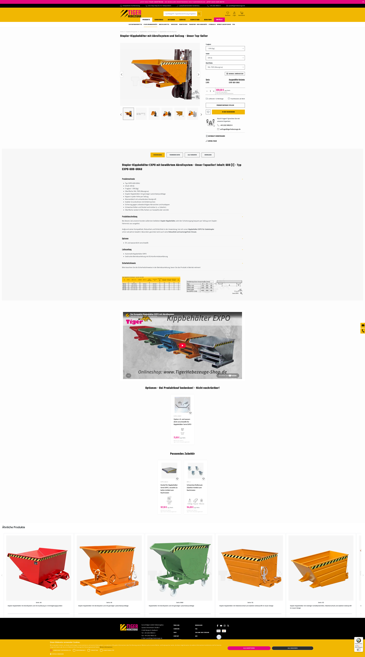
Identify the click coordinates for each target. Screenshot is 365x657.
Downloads (199, 625)
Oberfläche (209, 63)
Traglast (208, 44)
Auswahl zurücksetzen (236, 74)
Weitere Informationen (106, 647)
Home (122, 31)
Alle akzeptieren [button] (249, 648)
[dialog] (182, 648)
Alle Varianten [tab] (192, 155)
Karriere (176, 629)
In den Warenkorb (228, 112)
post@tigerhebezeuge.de (237, 6)
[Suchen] (199, 13)
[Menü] (362, 638)
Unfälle (219, 19)
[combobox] (180, 13)
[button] (136, 654)
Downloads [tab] (208, 155)
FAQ (196, 629)
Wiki (175, 633)
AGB (196, 636)
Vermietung (195, 19)
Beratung (208, 19)
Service (182, 19)
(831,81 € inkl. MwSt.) (224, 92)
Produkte (146, 19)
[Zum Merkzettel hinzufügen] (208, 112)
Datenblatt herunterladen (216, 136)
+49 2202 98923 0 (215, 6)
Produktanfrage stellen (225, 105)
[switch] (359, 650)
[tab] (158, 155)
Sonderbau (159, 19)
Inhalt (207, 54)
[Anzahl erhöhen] (213, 91)
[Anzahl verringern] (207, 91)
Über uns (176, 625)
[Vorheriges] (121, 74)
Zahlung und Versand (202, 633)
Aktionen (171, 19)
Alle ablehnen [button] (293, 648)
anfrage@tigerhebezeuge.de (230, 129)
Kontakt (176, 636)
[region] (161, 81)
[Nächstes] (198, 74)
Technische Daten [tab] (175, 155)
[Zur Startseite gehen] (130, 13)
